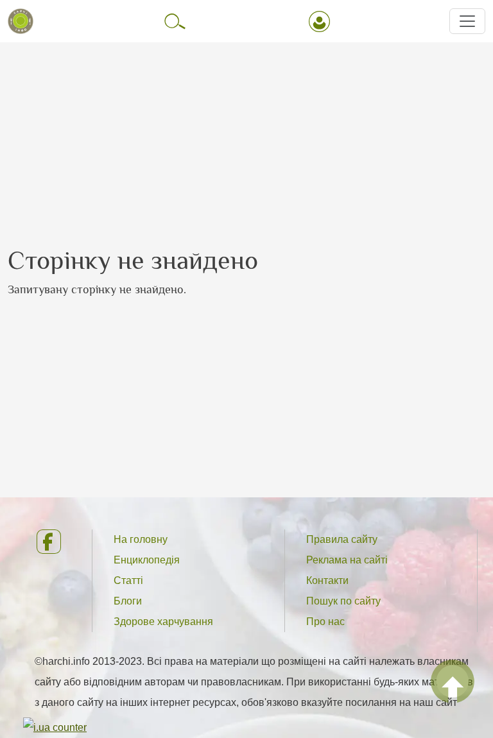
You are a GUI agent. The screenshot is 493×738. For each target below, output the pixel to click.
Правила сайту (341, 539)
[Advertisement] (246, 133)
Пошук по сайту (343, 601)
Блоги (128, 601)
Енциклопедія (147, 559)
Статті (128, 580)
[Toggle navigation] (467, 21)
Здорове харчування (163, 621)
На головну (141, 539)
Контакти (327, 580)
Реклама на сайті (347, 559)
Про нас (325, 621)
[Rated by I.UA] (55, 726)
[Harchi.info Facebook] (54, 541)
